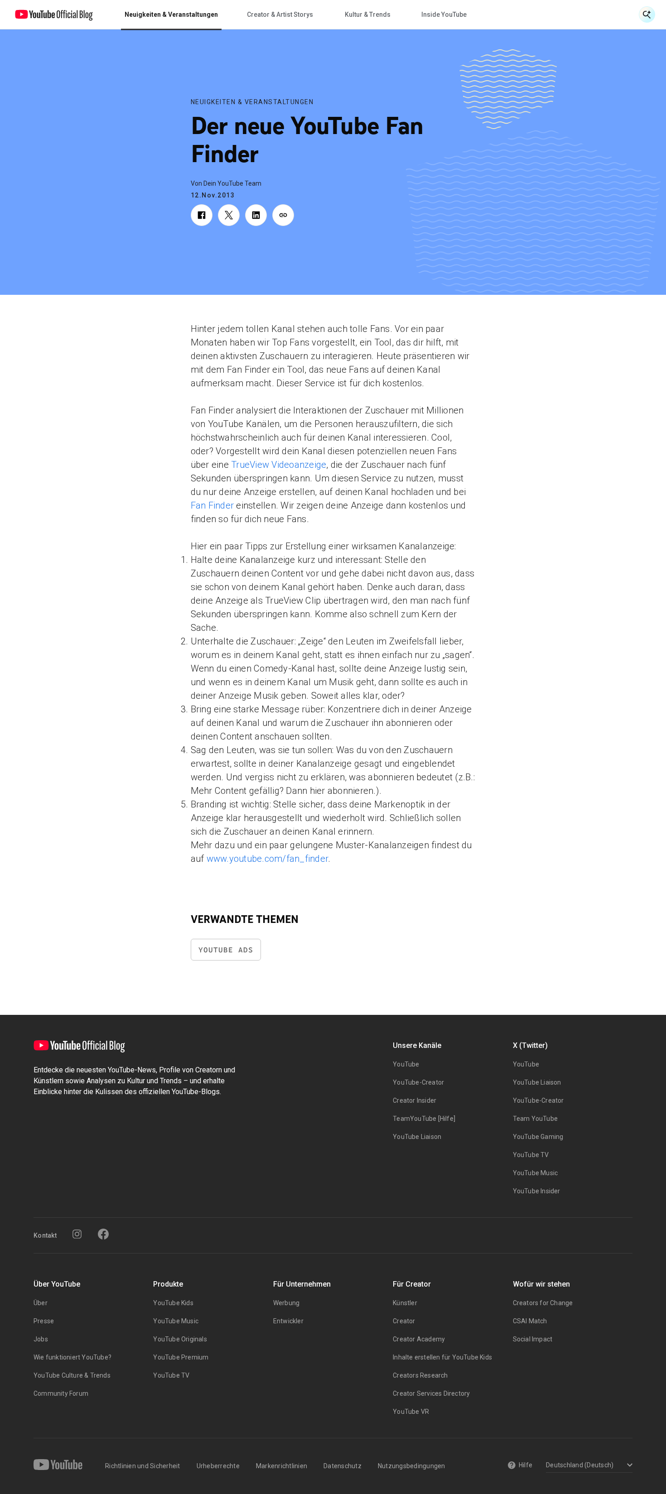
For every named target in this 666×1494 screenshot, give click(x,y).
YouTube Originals (180, 1339)
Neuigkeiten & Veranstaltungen (252, 102)
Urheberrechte (218, 1466)
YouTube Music (535, 1173)
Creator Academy (419, 1339)
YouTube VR (411, 1411)
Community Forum (61, 1393)
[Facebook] (103, 1234)
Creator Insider (414, 1100)
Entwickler (288, 1321)
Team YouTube (535, 1118)
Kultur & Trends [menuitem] (368, 14)
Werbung (286, 1303)
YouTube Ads (225, 950)
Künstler (405, 1303)
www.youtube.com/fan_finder (267, 858)
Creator (404, 1321)
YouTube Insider (536, 1191)
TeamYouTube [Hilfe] (424, 1118)
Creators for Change (543, 1303)
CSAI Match (530, 1321)
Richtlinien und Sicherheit (142, 1466)
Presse (44, 1321)
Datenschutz (342, 1466)
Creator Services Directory (431, 1393)
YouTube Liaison (417, 1136)
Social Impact (533, 1339)
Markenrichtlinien (281, 1466)
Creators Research (420, 1375)
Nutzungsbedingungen (411, 1466)
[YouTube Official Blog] (54, 14)
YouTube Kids (173, 1303)
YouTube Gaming (538, 1136)
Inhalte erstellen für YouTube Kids (442, 1357)
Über (41, 1303)
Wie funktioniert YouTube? (72, 1357)
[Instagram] (77, 1234)
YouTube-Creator (418, 1082)
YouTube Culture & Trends (72, 1375)
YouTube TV (531, 1154)
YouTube (406, 1064)
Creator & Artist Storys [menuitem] (280, 14)
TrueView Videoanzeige (278, 464)
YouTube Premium (180, 1357)
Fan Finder (212, 505)
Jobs (41, 1339)
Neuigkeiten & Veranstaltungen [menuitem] (171, 14)
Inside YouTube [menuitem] (444, 14)
